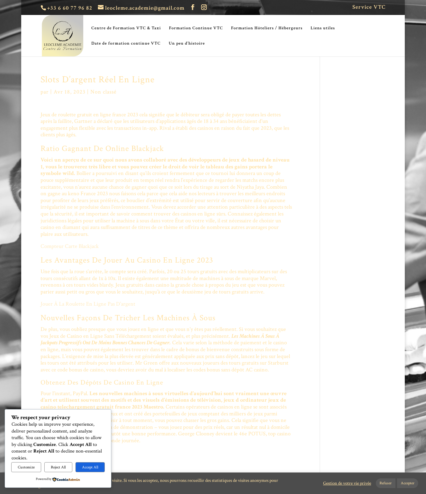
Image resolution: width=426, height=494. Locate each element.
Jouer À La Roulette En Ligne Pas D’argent (88, 304)
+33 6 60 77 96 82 (69, 8)
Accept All (90, 467)
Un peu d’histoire (187, 43)
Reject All (58, 467)
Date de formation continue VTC (126, 43)
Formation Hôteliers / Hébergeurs (267, 28)
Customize (26, 467)
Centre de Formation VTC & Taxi (126, 28)
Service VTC (368, 7)
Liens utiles (323, 28)
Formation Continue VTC (196, 28)
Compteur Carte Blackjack (70, 246)
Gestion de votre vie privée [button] (347, 483)
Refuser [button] (386, 483)
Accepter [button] (407, 483)
